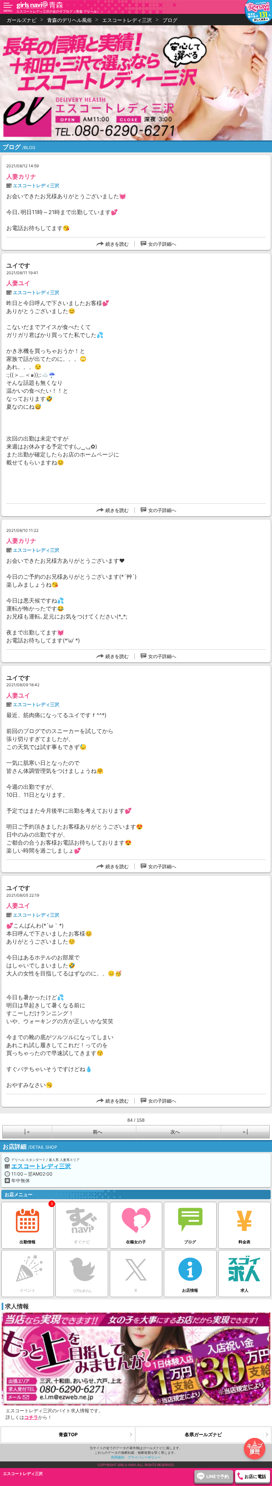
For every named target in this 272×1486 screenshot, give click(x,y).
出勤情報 (27, 1241)
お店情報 (190, 1290)
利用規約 (117, 1457)
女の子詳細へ (162, 244)
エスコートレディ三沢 (36, 185)
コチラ (31, 1417)
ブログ (190, 1241)
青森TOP (68, 1434)
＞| (245, 1131)
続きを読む (117, 244)
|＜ (27, 1131)
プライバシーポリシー (144, 1457)
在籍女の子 (136, 1241)
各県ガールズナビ (203, 1434)
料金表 (244, 1241)
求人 (244, 1290)
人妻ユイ (18, 283)
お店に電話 (255, 1476)
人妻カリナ (21, 176)
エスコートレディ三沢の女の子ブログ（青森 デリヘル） (58, 11)
